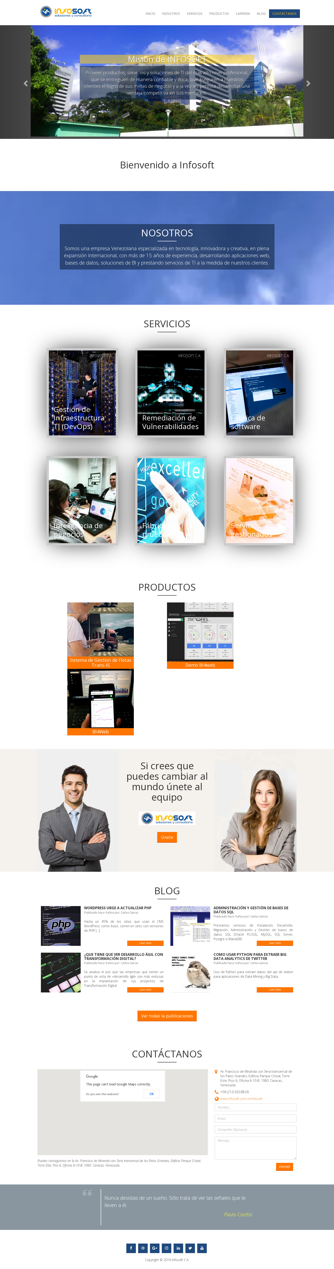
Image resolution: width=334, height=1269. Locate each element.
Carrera (243, 13)
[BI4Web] (100, 702)
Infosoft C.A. (180, 1260)
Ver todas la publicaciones (167, 1016)
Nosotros (171, 13)
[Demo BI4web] (200, 635)
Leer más (145, 943)
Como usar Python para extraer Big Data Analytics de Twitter (250, 956)
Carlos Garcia (129, 912)
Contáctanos (284, 13)
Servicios (194, 13)
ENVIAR (284, 1166)
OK (152, 1094)
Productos (219, 13)
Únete (167, 837)
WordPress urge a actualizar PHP (118, 907)
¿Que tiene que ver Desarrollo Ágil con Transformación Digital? (123, 956)
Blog (261, 13)
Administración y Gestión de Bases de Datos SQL (251, 909)
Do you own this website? (102, 1094)
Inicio (150, 13)
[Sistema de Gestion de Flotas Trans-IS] (100, 635)
